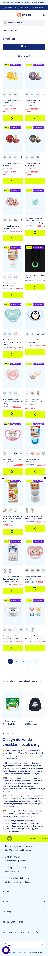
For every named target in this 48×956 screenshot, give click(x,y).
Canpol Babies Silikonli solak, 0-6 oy (33, 578)
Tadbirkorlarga (38, 8)
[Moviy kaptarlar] (27, 630)
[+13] (43, 157)
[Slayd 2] (8, 733)
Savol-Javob (24, 8)
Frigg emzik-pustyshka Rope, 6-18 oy (11, 101)
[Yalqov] (38, 571)
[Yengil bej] (38, 94)
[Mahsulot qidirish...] (5, 23)
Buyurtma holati (11, 8)
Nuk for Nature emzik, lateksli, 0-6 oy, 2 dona (33, 400)
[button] (44, 15)
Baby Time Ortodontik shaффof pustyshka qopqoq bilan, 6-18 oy (11, 579)
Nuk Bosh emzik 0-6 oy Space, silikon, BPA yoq (11, 637)
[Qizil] (32, 393)
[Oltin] (15, 94)
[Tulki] (5, 630)
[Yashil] (5, 334)
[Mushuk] (32, 334)
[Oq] (32, 94)
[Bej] (27, 94)
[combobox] (24, 23)
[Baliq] (5, 571)
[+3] (21, 220)
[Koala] (32, 571)
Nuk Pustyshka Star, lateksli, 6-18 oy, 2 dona (33, 637)
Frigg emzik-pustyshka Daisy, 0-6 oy (33, 101)
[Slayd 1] (3, 733)
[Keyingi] (26, 669)
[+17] (43, 94)
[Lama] (43, 571)
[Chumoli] (10, 571)
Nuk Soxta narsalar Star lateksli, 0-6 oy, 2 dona (34, 517)
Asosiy (5, 30)
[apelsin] (38, 453)
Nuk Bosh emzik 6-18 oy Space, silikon (34, 341)
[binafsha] (15, 220)
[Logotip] (24, 15)
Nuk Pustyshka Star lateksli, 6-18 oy (32, 460)
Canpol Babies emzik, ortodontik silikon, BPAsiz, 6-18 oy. (12, 342)
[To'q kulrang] (38, 157)
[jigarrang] (5, 220)
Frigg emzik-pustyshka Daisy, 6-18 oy (11, 164)
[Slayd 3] (12, 733)
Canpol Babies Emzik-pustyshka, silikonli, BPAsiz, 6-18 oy (13, 401)
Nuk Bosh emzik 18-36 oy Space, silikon (12, 460)
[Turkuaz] (43, 453)
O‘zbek (7, 945)
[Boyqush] (43, 334)
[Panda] (27, 334)
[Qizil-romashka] (32, 630)
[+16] (21, 94)
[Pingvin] (38, 334)
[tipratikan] (21, 630)
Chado (14, 952)
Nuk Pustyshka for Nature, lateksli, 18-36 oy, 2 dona (12, 517)
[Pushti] (10, 277)
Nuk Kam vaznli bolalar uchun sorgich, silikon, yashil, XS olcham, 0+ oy (34, 220)
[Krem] (5, 94)
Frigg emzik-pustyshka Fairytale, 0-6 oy (11, 227)
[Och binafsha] (10, 220)
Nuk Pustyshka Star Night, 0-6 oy (35, 276)
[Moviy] (15, 277)
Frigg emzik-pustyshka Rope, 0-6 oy (33, 164)
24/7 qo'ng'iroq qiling (16, 867)
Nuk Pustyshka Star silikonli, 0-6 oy (10, 284)
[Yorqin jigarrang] (10, 94)
